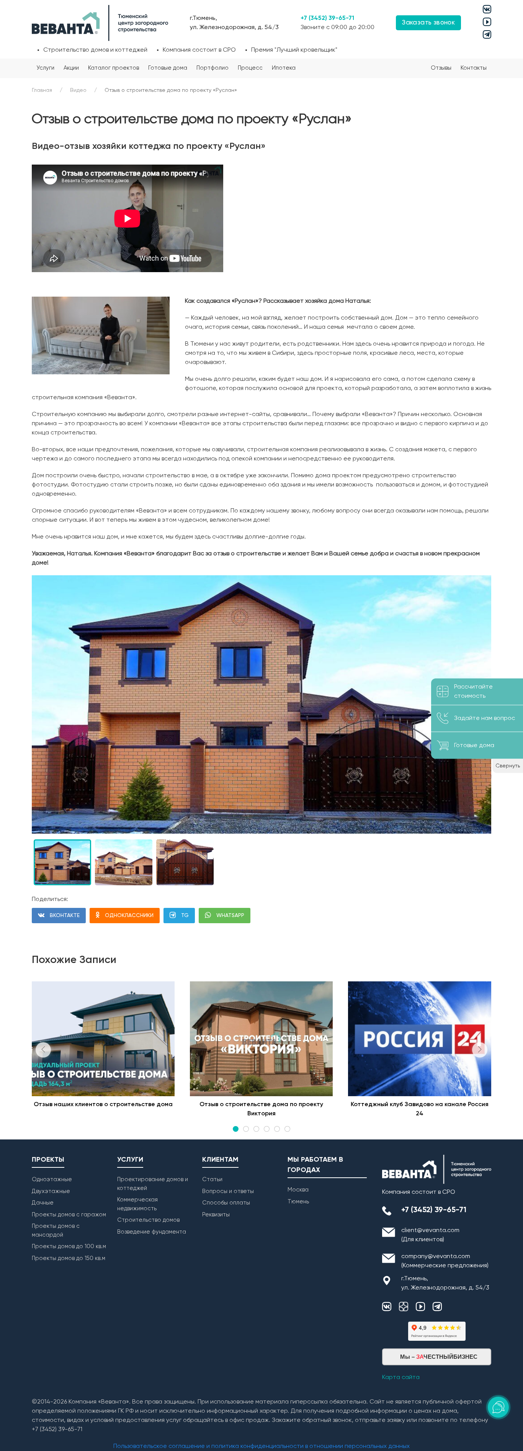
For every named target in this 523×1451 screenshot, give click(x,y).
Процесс (250, 68)
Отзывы (441, 68)
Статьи (212, 1179)
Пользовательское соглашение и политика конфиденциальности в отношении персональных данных (261, 1446)
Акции (71, 68)
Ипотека (284, 68)
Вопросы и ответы (228, 1191)
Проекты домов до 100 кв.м (69, 1246)
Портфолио (212, 68)
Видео (78, 90)
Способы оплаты (226, 1203)
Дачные (43, 1203)
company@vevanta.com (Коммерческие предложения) (445, 1261)
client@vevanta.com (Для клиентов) (430, 1235)
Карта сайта (401, 1377)
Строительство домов (148, 1220)
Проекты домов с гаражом (69, 1215)
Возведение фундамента (151, 1232)
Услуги (45, 68)
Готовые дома (167, 68)
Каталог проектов (113, 68)
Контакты (474, 68)
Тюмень (298, 1202)
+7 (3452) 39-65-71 (327, 18)
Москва (298, 1190)
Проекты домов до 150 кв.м (68, 1258)
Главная (42, 90)
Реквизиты (216, 1215)
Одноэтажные (52, 1179)
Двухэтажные (51, 1191)
